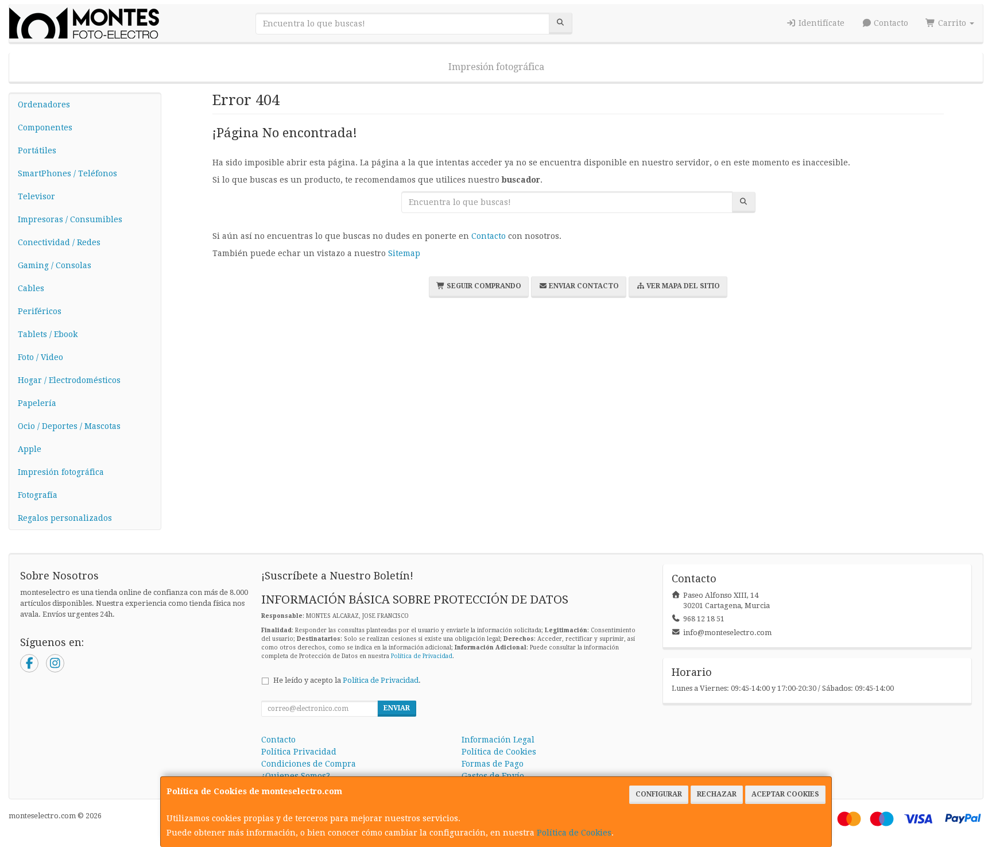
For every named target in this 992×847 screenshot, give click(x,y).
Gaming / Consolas (54, 265)
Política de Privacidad (421, 656)
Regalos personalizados (65, 518)
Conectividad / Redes (59, 242)
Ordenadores (44, 104)
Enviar (396, 708)
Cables (31, 288)
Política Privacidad (298, 751)
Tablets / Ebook (48, 334)
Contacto (889, 23)
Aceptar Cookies (785, 794)
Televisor (36, 196)
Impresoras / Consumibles (70, 219)
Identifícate (820, 23)
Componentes (45, 127)
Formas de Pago (493, 763)
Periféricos (39, 311)
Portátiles (37, 150)
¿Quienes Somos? (295, 775)
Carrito (952, 23)
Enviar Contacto (583, 286)
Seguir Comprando (483, 286)
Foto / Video (40, 357)
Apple (29, 449)
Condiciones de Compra (308, 763)
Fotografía (37, 495)
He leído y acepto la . (347, 680)
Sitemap (404, 253)
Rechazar (717, 794)
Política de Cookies (574, 832)
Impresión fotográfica (496, 66)
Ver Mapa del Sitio (682, 286)
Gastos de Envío (493, 775)
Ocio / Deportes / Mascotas (69, 426)
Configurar (659, 794)
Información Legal (498, 739)
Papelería (37, 403)
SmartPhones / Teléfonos (67, 173)
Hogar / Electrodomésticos (69, 380)
